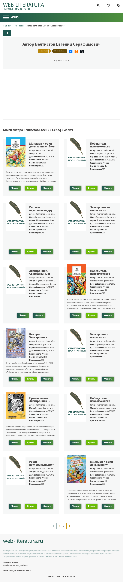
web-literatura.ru (23, 541)
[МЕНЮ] (6, 18)
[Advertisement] (61, 90)
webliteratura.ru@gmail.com (15, 565)
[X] (82, 51)
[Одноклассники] (76, 51)
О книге (47, 188)
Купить (30, 188)
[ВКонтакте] (70, 51)
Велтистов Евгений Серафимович (51, 150)
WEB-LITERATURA (23, 6)
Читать (14, 188)
